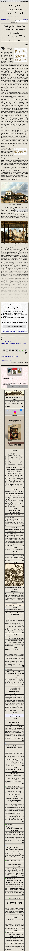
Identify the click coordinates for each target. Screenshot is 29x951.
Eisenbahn (14, 23)
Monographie (5, 360)
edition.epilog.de (5, 19)
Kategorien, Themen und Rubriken (9, 356)
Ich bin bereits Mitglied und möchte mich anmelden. (14, 331)
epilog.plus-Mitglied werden (14, 326)
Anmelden (25, 19)
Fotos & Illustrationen (17, 359)
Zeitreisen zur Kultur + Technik (14, 11)
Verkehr (10, 360)
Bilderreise (4, 359)
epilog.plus (3, 20)
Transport (14, 859)
